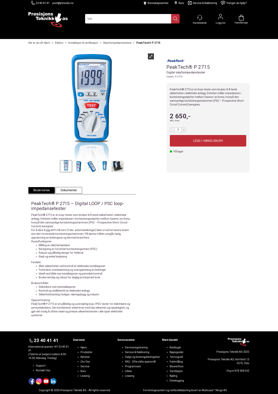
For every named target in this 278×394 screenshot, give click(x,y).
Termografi (176, 356)
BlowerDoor (177, 366)
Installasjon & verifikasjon (83, 42)
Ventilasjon (176, 371)
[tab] (41, 190)
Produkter (86, 352)
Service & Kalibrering (205, 3)
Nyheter (85, 356)
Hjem (47, 42)
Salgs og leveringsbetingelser (142, 356)
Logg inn (220, 17)
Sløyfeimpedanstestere (117, 42)
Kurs (181, 3)
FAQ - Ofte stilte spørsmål (140, 361)
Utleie (128, 371)
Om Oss (85, 361)
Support (41, 365)
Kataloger (175, 347)
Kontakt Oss (43, 370)
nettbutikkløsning (180, 390)
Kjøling (173, 375)
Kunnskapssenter (158, 3)
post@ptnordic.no (63, 3)
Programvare (133, 366)
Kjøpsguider (177, 352)
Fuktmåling (176, 361)
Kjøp (208, 141)
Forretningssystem (154, 390)
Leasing (85, 375)
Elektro (59, 42)
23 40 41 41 (43, 3)
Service (85, 366)
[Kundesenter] (199, 17)
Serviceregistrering (136, 347)
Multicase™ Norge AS (214, 390)
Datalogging (177, 380)
